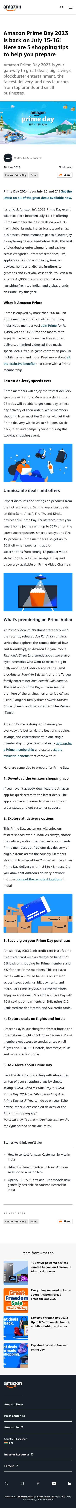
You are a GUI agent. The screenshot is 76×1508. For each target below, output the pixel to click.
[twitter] (6, 1483)
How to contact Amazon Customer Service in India (39, 1156)
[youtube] (54, 1483)
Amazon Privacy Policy (46, 1496)
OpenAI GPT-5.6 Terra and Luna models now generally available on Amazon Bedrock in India (39, 1185)
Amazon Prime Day (15, 174)
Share (67, 174)
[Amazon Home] (12, 8)
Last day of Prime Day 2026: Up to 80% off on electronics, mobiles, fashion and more (50, 1322)
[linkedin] (70, 1483)
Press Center (12, 1416)
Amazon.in (11, 1427)
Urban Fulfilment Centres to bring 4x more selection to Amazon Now (38, 1169)
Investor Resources (16, 1454)
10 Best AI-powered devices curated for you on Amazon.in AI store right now (51, 1267)
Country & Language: (15, 1438)
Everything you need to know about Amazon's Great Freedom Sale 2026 (51, 1295)
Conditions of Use (25, 1496)
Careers (9, 1466)
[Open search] (61, 7)
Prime (34, 174)
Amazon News (13, 1404)
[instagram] (22, 1483)
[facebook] (38, 1483)
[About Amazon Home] (13, 1385)
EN (11, 1443)
